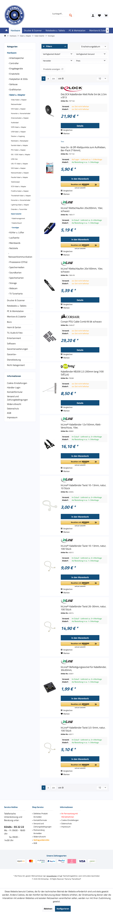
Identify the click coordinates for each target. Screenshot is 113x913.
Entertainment (14, 338)
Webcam (13, 288)
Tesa (62, 141)
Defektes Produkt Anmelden (40, 815)
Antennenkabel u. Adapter (20, 118)
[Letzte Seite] (53, 78)
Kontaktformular (15, 392)
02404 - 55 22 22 (14, 827)
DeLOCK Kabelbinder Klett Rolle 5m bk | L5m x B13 (84, 96)
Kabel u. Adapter (17, 94)
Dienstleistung (14, 359)
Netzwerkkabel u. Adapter (20, 172)
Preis (78, 60)
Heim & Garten (14, 327)
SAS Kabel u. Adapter (18, 108)
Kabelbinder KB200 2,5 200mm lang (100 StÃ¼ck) (82, 373)
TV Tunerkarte (16, 293)
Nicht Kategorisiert (16, 365)
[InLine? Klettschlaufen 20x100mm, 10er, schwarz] (49, 285)
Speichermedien (16, 267)
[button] (80, 186)
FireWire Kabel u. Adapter (20, 191)
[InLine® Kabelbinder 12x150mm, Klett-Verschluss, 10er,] (49, 445)
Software (11, 343)
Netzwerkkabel (16, 104)
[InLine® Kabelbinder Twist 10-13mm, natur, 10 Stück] (49, 506)
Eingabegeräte (16, 68)
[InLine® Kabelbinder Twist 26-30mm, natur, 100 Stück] (49, 627)
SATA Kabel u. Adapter (18, 127)
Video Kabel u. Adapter (19, 99)
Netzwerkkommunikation (20, 256)
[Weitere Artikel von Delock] (84, 89)
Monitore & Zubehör (16, 316)
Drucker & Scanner (16, 300)
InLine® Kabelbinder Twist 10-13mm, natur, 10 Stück (83, 487)
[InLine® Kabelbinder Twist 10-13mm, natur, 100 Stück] (49, 566)
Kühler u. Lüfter (16, 232)
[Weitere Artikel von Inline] (84, 202)
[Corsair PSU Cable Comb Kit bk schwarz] (49, 336)
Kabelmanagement (18, 218)
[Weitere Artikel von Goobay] (84, 366)
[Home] (6, 30)
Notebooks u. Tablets (16, 305)
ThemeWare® (76, 879)
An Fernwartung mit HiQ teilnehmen (69, 815)
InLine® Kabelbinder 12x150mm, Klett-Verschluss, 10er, (81, 426)
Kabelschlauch (17, 223)
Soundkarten (15, 272)
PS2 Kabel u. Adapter (18, 150)
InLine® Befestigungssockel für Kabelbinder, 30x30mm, (83, 669)
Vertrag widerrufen (41, 839)
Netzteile (13, 248)
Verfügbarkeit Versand (85, 54)
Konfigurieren (63, 908)
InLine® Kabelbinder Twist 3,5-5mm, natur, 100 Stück (83, 729)
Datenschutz (13, 408)
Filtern (49, 46)
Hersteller (47, 60)
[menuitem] (106, 15)
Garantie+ (11, 354)
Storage (13, 283)
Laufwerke (14, 237)
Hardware (11, 52)
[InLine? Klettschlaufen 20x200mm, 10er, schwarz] (49, 228)
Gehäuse (13, 84)
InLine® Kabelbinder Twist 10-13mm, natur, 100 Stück (83, 547)
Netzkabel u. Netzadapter (19, 140)
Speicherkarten (16, 277)
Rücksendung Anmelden (39, 831)
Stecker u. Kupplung (18, 136)
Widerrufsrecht (14, 404)
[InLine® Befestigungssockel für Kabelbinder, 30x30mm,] (49, 687)
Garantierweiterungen (17, 349)
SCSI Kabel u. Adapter (18, 186)
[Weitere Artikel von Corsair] (84, 316)
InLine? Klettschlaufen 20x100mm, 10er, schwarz (82, 270)
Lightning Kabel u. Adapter (20, 204)
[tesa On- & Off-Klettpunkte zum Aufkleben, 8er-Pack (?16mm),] (49, 168)
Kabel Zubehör (16, 213)
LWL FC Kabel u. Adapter (19, 163)
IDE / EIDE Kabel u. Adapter (20, 154)
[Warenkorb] (106, 15)
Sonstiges (15, 227)
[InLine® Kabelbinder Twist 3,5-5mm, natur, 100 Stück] (49, 748)
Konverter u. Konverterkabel (20, 113)
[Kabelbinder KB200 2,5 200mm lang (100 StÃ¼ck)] (49, 388)
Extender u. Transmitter (19, 209)
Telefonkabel (15, 182)
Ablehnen (48, 908)
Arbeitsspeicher (16, 58)
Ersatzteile (14, 73)
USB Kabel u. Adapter (18, 131)
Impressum (12, 417)
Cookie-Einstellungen (17, 383)
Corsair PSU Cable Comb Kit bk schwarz (81, 321)
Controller (14, 63)
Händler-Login (13, 387)
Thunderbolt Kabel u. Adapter (21, 195)
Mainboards (14, 243)
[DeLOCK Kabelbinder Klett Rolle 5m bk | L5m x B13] (49, 111)
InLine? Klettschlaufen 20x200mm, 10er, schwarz (82, 210)
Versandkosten (51, 876)
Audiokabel (15, 122)
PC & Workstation (15, 311)
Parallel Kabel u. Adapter (19, 177)
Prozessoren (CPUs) (18, 262)
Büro (9, 322)
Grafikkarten (15, 89)
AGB (9, 413)
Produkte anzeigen (51, 69)
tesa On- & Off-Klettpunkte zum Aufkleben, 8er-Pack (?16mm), (83, 149)
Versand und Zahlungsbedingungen (17, 398)
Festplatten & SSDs (18, 79)
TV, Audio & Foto (14, 332)
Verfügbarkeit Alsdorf (51, 54)
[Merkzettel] (99, 15)
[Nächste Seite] (48, 78)
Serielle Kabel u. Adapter (19, 145)
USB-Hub (14, 159)
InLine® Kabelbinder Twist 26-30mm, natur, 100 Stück (83, 608)
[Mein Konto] (93, 15)
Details (80, 125)
